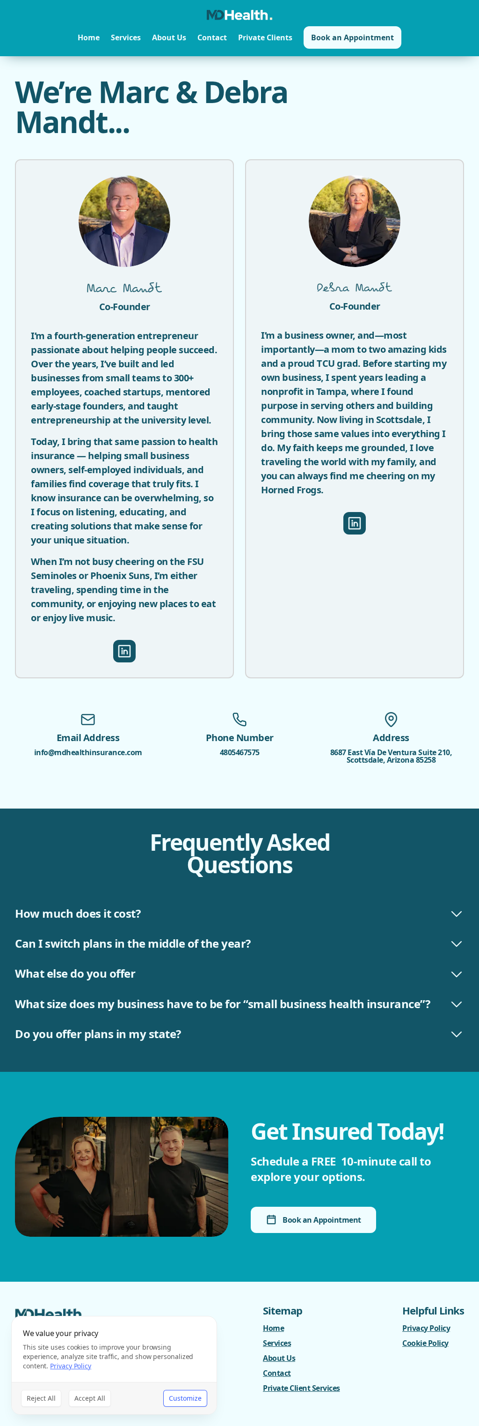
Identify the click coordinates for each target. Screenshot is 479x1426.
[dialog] (114, 1365)
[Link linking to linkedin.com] (124, 651)
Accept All (89, 1398)
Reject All (41, 1398)
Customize (185, 1398)
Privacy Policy (70, 1365)
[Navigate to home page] (239, 14)
